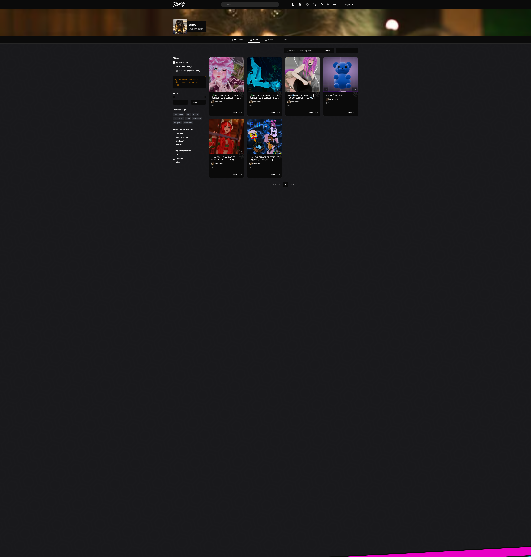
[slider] (174, 97)
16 (279, 151)
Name (327, 50)
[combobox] (347, 50)
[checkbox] (174, 62)
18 (279, 89)
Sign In (348, 4)
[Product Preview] (212, 89)
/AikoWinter (196, 28)
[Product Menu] (241, 60)
